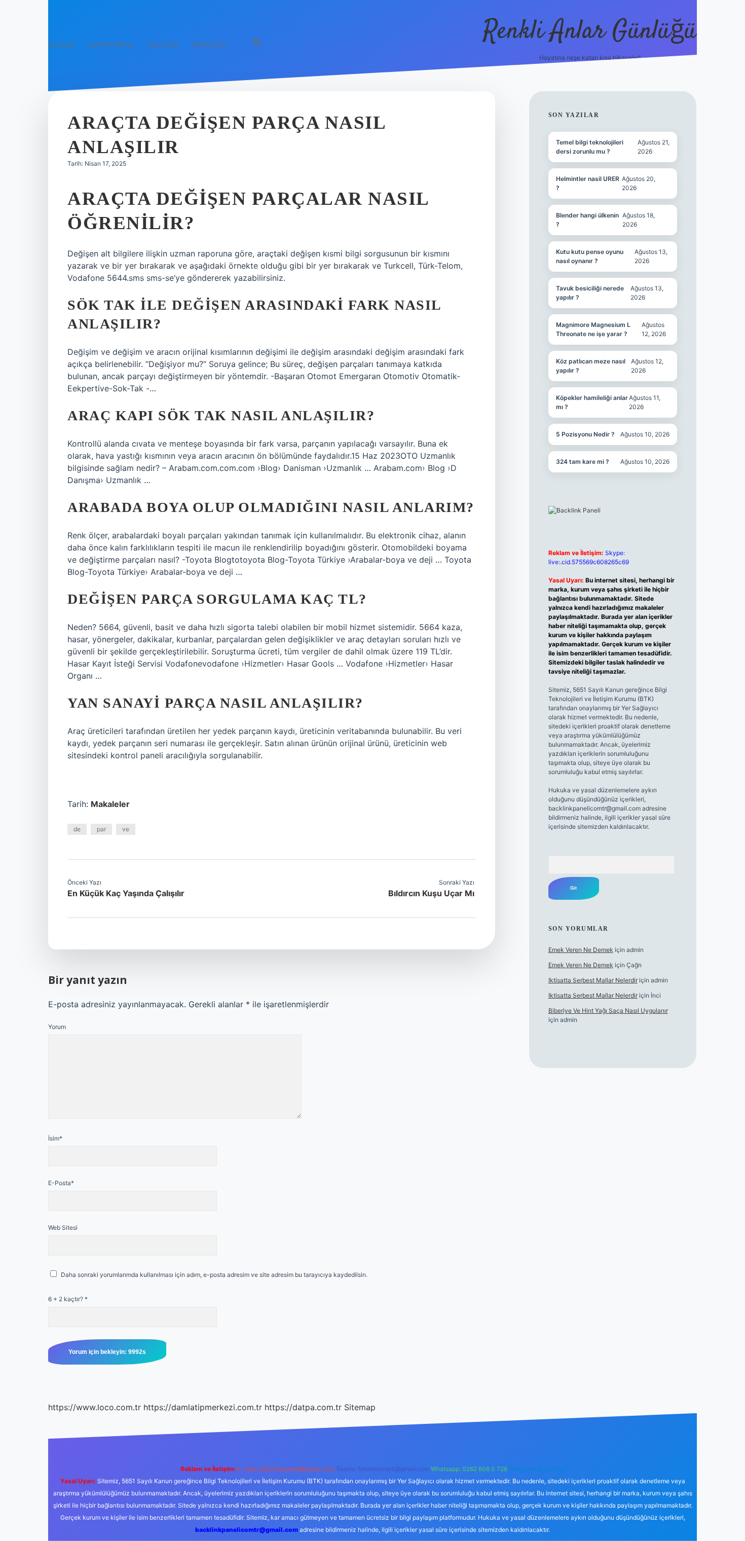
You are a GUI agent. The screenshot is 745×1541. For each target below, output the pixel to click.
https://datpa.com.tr (303, 1407)
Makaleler (110, 804)
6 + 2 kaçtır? (68, 1299)
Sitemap (360, 1407)
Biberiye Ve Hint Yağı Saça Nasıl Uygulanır (608, 1010)
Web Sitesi (63, 1227)
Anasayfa (61, 44)
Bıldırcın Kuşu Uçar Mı (431, 893)
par (101, 829)
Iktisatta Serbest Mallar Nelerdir (593, 980)
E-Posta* (61, 1183)
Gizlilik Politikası (111, 44)
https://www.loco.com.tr (94, 1407)
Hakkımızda (209, 44)
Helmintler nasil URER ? (587, 183)
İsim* (55, 1138)
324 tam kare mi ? (582, 461)
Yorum (57, 1027)
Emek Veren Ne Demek (580, 949)
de (77, 829)
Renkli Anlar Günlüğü (590, 31)
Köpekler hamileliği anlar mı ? (592, 402)
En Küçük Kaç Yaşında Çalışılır (125, 893)
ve (125, 829)
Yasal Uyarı (163, 44)
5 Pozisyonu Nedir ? (585, 434)
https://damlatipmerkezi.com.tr (202, 1407)
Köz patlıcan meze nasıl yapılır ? (590, 365)
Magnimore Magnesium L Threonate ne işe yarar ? (593, 329)
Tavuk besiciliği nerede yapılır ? (590, 292)
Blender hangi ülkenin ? (587, 219)
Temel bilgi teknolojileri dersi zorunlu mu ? (589, 146)
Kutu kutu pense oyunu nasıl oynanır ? (589, 256)
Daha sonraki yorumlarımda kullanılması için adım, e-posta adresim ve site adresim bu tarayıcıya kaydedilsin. (214, 1274)
